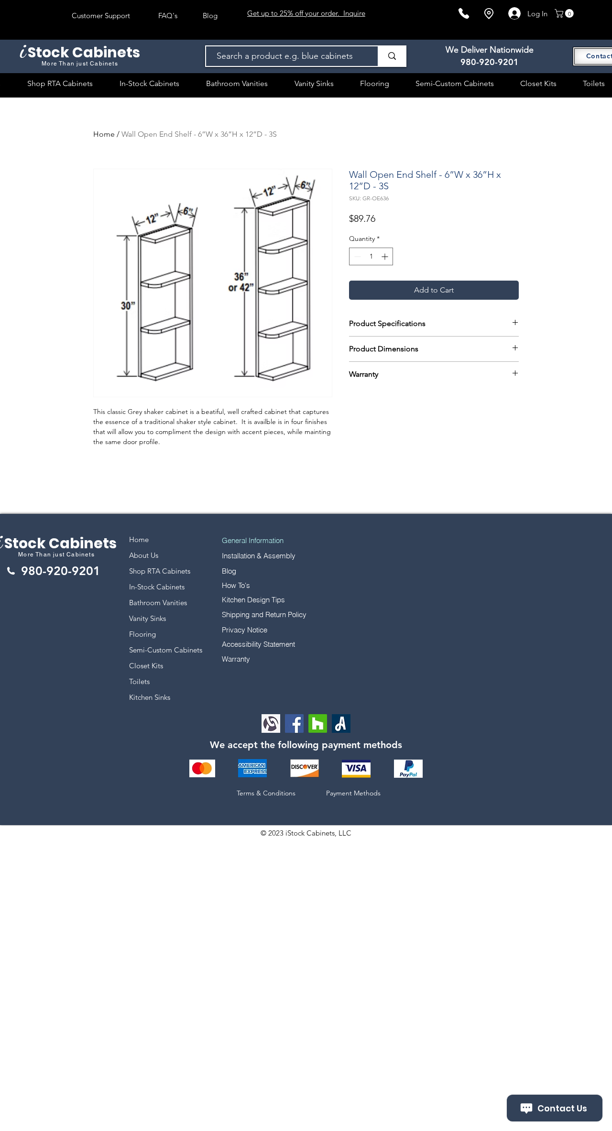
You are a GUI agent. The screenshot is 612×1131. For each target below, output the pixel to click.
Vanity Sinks (147, 618)
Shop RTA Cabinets (159, 571)
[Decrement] (356, 256)
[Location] (488, 13)
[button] (565, 13)
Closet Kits (146, 665)
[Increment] (386, 256)
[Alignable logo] (271, 723)
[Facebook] (294, 723)
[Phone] (464, 13)
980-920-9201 (489, 61)
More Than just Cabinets (56, 554)
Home (104, 134)
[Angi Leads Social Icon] (341, 723)
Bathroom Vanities (158, 602)
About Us (143, 555)
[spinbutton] (371, 256)
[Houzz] (317, 723)
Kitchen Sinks (149, 697)
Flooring (142, 634)
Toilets (139, 681)
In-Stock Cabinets (157, 586)
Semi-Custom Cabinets (165, 649)
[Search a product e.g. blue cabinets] (391, 56)
